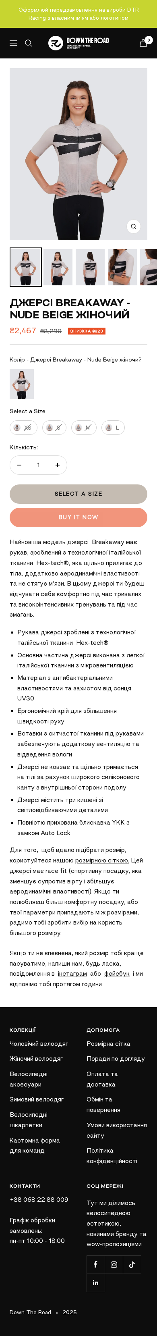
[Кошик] (143, 43)
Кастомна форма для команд (35, 1145)
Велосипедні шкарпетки (29, 1120)
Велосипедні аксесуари (29, 1079)
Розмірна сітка (108, 1044)
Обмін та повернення (103, 1104)
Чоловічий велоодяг (39, 1044)
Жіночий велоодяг (36, 1059)
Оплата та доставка (102, 1079)
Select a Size (27, 411)
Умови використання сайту (117, 1130)
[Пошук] (28, 43)
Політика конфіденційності (112, 1155)
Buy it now (79, 517)
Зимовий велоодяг (37, 1099)
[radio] (22, 384)
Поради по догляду (116, 1059)
